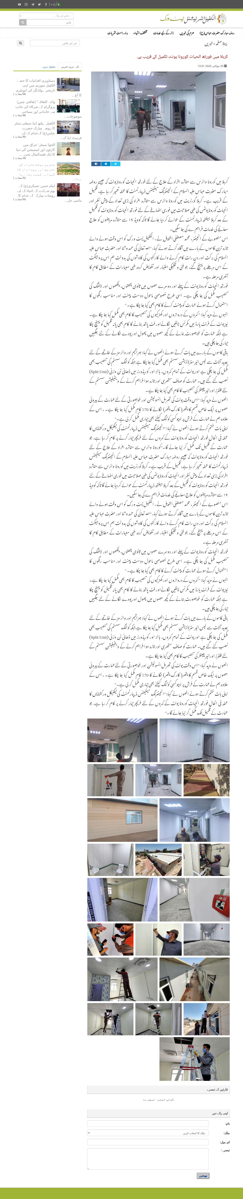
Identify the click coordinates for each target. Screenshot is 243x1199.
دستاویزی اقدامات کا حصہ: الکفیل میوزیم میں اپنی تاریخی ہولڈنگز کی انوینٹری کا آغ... (49, 87)
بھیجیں (203, 1175)
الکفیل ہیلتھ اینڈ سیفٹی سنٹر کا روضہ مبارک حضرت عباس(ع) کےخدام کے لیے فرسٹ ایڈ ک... (48, 130)
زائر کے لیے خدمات (163, 32)
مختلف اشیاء (140, 32)
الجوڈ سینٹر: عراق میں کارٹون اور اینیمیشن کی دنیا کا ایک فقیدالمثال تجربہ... (35, 149)
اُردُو (55, 4)
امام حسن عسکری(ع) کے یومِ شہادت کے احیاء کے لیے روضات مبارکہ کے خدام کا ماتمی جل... (49, 193)
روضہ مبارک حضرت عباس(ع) (217, 32)
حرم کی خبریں (187, 32)
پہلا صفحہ (221, 42)
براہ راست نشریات (117, 32)
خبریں (209, 42)
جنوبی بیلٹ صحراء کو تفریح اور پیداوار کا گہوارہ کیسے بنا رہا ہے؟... (49, 171)
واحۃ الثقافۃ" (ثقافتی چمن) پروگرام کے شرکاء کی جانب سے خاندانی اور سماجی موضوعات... (48, 109)
